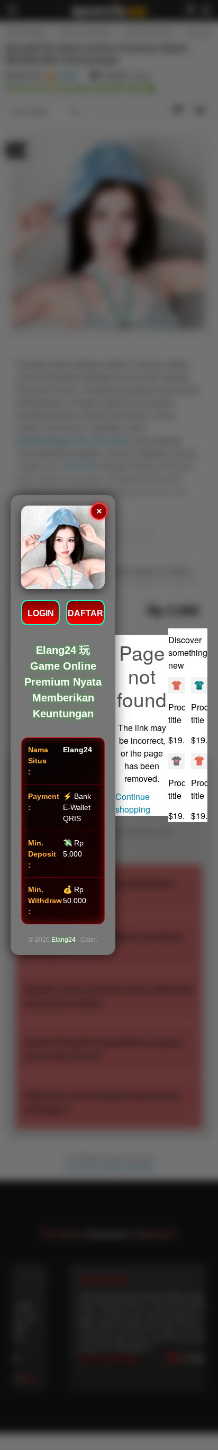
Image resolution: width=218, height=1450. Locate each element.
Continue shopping (132, 802)
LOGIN (41, 613)
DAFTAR (85, 613)
